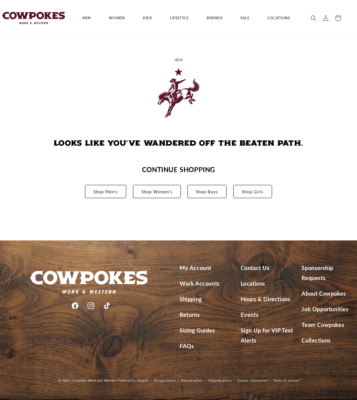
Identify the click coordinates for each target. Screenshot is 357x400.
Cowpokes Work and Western (94, 380)
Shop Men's (105, 191)
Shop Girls (253, 191)
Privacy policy (165, 380)
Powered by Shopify (133, 380)
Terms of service (286, 380)
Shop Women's (156, 191)
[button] (88, 18)
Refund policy (191, 380)
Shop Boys (207, 191)
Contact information (252, 380)
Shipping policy (220, 380)
